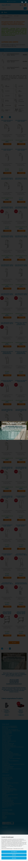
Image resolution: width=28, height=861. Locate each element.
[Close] (26, 2)
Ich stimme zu (14, 851)
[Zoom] (22, 2)
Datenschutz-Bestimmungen (6, 848)
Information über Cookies (18, 848)
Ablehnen (14, 858)
